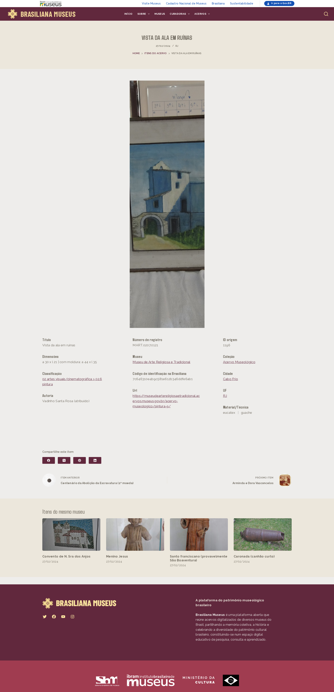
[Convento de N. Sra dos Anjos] (71, 534)
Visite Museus (151, 3)
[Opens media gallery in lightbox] (167, 204)
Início (128, 14)
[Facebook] (48, 460)
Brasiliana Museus (48, 13)
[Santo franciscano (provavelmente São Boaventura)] (199, 534)
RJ (177, 46)
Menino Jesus (117, 556)
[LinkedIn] (95, 460)
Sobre (141, 14)
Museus (159, 14)
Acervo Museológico (239, 362)
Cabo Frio (230, 379)
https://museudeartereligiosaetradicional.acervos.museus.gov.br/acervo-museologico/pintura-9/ (166, 401)
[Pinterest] (79, 460)
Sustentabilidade (241, 3)
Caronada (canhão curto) (254, 556)
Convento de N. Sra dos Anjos (66, 556)
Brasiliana (218, 3)
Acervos (200, 14)
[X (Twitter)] (64, 460)
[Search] (326, 14)
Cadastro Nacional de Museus (186, 3)
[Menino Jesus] (135, 534)
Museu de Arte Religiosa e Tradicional (161, 362)
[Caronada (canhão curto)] (263, 534)
